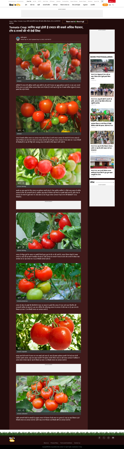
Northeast (90, 1)
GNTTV (39, 1)
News (11, 21)
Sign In (111, 1)
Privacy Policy (54, 443)
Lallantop (58, 1)
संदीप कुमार (24, 37)
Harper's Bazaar (73, 1)
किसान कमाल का (64, 5)
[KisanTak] (14, 5)
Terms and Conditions (66, 443)
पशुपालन (85, 5)
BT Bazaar (52, 1)
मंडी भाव (32, 5)
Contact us (77, 443)
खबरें (38, 5)
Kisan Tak (29, 1)
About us (46, 443)
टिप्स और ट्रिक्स (76, 5)
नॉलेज (15, 21)
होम (26, 5)
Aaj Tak (34, 1)
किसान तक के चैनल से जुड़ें (75, 22)
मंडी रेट (105, 5)
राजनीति (93, 5)
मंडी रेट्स (55, 5)
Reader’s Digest (82, 1)
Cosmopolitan (65, 1)
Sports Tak (96, 1)
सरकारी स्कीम (46, 5)
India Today (45, 1)
